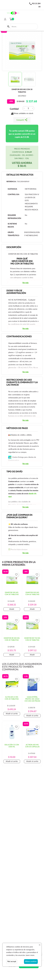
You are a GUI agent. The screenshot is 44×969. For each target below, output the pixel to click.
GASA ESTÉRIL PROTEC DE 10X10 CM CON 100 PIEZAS (32, 699)
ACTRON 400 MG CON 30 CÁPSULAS (32, 746)
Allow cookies (31, 961)
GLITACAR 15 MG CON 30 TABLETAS (12, 698)
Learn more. (30, 955)
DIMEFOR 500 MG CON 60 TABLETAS (32, 593)
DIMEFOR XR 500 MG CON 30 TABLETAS (12, 639)
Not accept (11, 961)
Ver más (25, 283)
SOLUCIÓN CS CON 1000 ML (12, 746)
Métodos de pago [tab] (17, 428)
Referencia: (11, 181)
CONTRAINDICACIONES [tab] (19, 336)
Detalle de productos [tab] (19, 175)
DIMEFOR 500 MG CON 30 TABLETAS (12, 593)
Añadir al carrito (12, 714)
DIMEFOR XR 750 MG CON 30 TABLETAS (32, 639)
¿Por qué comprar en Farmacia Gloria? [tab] (19, 516)
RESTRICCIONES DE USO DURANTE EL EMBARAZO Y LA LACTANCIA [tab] (22, 382)
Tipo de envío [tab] (14, 472)
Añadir (11, 609)
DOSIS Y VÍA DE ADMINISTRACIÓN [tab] (16, 292)
